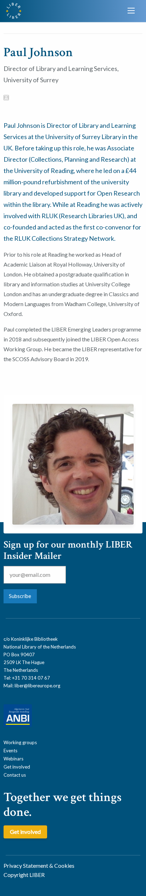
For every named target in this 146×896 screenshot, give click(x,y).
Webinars (13, 758)
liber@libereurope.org (37, 685)
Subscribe (20, 596)
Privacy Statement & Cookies (39, 865)
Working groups (20, 742)
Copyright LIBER (24, 874)
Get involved (17, 767)
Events (10, 750)
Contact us (15, 775)
